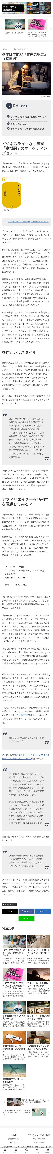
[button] (47, 639)
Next (51, 28)
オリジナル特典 (39, 1139)
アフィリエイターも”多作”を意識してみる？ (28, 129)
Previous (2, 28)
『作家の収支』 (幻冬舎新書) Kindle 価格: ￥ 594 (28, 222)
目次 (16, 105)
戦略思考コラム (10, 904)
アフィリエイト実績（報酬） (39, 1135)
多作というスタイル (18, 124)
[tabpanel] (14, 28)
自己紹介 (13, 1142)
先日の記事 (21, 715)
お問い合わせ (39, 1142)
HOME (13, 1135)
